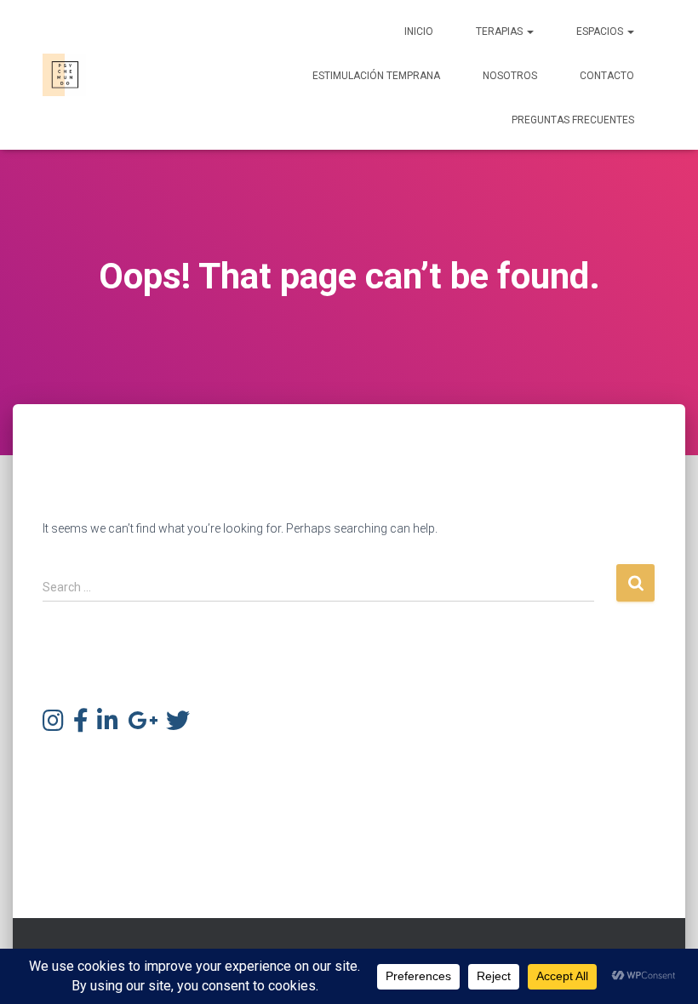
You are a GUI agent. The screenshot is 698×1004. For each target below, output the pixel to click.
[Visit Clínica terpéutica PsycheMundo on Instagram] (53, 725)
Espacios (601, 31)
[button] (529, 31)
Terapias (500, 31)
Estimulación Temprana (376, 76)
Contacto (607, 76)
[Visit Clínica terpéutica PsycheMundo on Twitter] (178, 725)
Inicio (418, 31)
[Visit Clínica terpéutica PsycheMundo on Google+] (142, 725)
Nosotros (510, 76)
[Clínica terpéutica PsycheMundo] (64, 75)
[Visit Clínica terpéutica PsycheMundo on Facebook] (81, 725)
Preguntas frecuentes (573, 120)
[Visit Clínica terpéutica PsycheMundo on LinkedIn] (107, 725)
